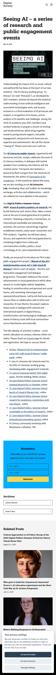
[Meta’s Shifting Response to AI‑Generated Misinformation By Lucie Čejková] (28, 611)
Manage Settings (28, 668)
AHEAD (32, 269)
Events (30, 338)
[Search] (47, 5)
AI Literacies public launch (21, 153)
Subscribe (28, 479)
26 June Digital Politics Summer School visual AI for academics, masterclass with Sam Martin (29, 400)
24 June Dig (15, 380)
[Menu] (51, 4)
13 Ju (11, 373)
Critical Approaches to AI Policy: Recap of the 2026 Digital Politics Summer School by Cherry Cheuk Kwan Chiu (26, 538)
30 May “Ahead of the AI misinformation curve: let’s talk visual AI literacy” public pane (28, 353)
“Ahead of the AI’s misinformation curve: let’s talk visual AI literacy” (26, 265)
